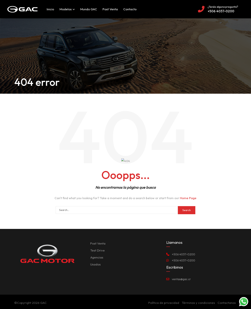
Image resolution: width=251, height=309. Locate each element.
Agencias (96, 257)
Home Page (188, 198)
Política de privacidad (163, 303)
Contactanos (227, 303)
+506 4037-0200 (183, 254)
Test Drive (97, 250)
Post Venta (110, 9)
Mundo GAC (88, 9)
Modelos (66, 9)
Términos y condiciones (198, 303)
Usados (95, 264)
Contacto (130, 9)
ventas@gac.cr (181, 279)
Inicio (50, 9)
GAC (43, 303)
